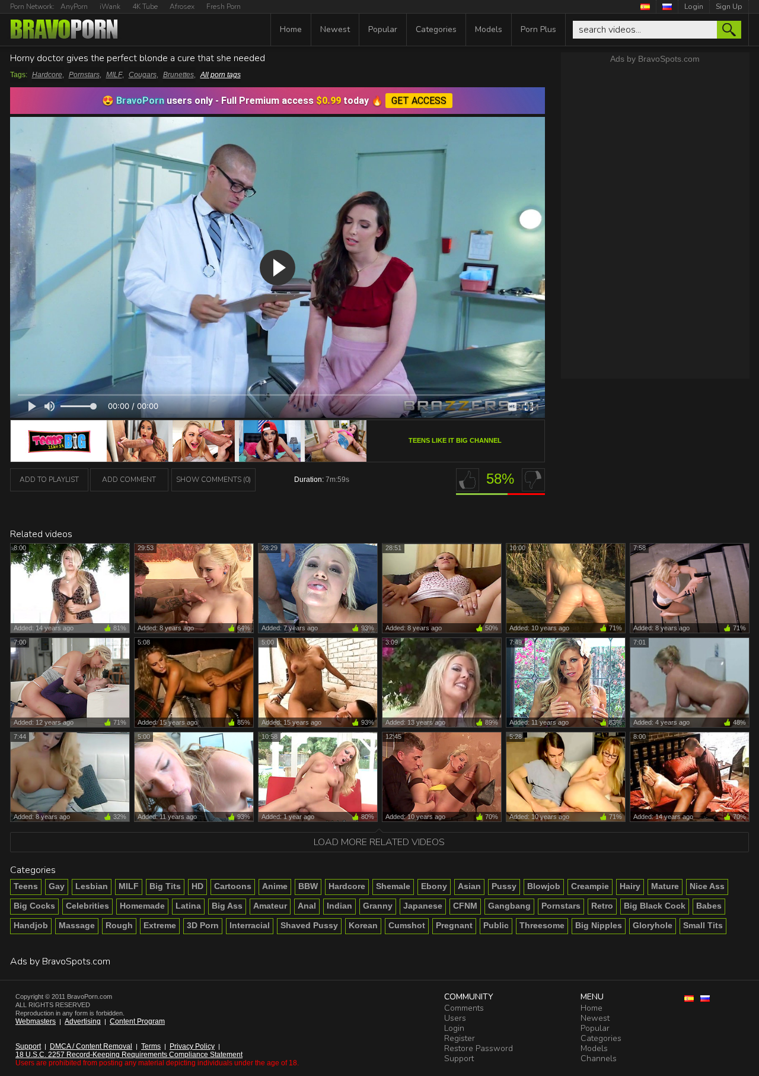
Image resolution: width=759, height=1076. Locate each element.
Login (693, 6)
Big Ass (227, 905)
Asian (469, 886)
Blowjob (543, 886)
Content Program (137, 1021)
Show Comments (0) (213, 479)
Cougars (143, 75)
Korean (363, 925)
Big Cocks (34, 905)
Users (455, 1018)
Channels (599, 1058)
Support (28, 1046)
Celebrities (87, 905)
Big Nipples (598, 925)
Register (459, 1038)
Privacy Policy (192, 1046)
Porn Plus (538, 29)
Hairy (630, 886)
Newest (335, 29)
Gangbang (509, 905)
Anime (275, 886)
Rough (119, 925)
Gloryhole (652, 925)
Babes (709, 905)
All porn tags (220, 75)
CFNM (465, 905)
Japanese (422, 905)
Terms (151, 1046)
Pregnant (454, 925)
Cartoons (232, 886)
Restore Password (478, 1048)
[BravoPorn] (64, 30)
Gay (57, 886)
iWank (110, 6)
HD (197, 886)
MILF (114, 75)
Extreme (159, 925)
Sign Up (729, 6)
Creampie (590, 886)
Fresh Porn (223, 6)
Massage (77, 925)
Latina (188, 905)
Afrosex (182, 6)
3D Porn (203, 925)
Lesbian (91, 886)
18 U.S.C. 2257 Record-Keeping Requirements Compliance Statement (129, 1054)
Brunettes (178, 75)
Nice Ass (707, 886)
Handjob (31, 925)
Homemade (142, 905)
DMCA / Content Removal (91, 1046)
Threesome (542, 925)
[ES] (645, 6)
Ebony (434, 886)
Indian (339, 905)
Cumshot (406, 925)
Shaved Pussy (309, 925)
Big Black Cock (654, 905)
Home (291, 29)
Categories (436, 29)
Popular (382, 29)
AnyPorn (74, 6)
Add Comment (129, 479)
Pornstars (84, 75)
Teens (26, 886)
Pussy (504, 886)
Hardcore (47, 75)
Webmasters (35, 1021)
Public (496, 925)
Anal (307, 905)
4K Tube (145, 6)
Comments (464, 1008)
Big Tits (165, 886)
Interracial (249, 925)
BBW (308, 886)
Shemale (393, 886)
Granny (378, 905)
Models (488, 29)
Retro (602, 905)
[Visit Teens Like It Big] (188, 458)
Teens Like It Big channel (455, 440)
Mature (665, 886)
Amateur (270, 905)
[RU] (667, 6)
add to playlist (49, 479)
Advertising (83, 1021)
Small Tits (703, 925)
